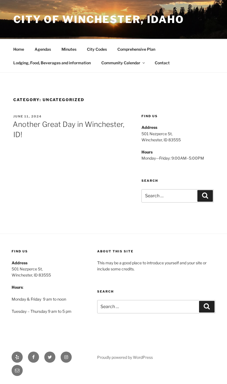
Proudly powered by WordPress (125, 357)
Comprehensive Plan (136, 49)
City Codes (97, 49)
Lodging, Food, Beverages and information (52, 62)
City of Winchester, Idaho (98, 19)
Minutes (68, 49)
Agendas (43, 49)
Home (18, 49)
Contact (162, 62)
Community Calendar (120, 62)
